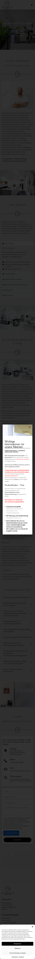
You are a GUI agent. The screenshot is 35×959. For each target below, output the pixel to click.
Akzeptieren (17, 944)
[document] (17, 479)
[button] (32, 926)
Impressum (21, 956)
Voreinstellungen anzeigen (17, 953)
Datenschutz (15, 956)
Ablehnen (17, 948)
